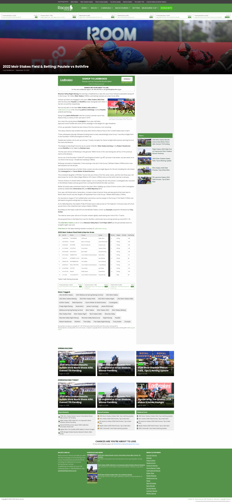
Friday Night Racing (66, 306)
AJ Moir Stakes (64, 302)
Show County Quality (101, 2)
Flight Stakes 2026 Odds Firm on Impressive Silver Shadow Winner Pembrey (162, 151)
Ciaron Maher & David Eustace (95, 302)
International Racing (153, 471)
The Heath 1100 (139, 2)
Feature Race (150, 461)
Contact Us (191, 499)
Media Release (151, 476)
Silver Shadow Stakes (86, 2)
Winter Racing (151, 493)
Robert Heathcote (65, 322)
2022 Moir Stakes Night (106, 299)
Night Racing (107, 318)
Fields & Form (151, 463)
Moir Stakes (90, 310)
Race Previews (151, 483)
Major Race (150, 473)
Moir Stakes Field (65, 314)
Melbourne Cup (149, 8)
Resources (210, 499)
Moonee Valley (110, 314)
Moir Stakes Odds (96, 314)
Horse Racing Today (153, 468)
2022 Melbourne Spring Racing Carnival (89, 295)
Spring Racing (151, 488)
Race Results (150, 486)
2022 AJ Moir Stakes (66, 295)
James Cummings (92, 306)
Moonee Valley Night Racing (69, 318)
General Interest (152, 466)
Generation (79, 306)
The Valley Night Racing (102, 322)
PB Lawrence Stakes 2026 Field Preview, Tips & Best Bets (161, 179)
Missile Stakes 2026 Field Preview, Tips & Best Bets (114, 426)
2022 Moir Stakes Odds (125, 299)
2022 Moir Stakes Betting (68, 299)
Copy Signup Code (126, 82)
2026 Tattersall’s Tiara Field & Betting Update (113, 428)
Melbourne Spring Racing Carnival (71, 310)
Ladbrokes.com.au (64, 110)
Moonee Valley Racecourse (91, 318)
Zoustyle (127, 322)
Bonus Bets (166, 8)
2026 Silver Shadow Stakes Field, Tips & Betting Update (116, 416)
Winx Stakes (74, 2)
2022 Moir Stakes (112, 295)
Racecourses (121, 8)
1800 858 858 (116, 444)
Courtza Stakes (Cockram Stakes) (156, 2)
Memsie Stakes (127, 2)
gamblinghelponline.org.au (132, 444)
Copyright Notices (225, 499)
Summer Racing (151, 491)
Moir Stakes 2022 (103, 310)
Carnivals (106, 8)
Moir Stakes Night (80, 314)
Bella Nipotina (77, 302)
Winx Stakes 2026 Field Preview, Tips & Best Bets (114, 419)
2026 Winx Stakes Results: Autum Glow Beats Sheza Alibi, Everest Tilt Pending (161, 142)
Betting (136, 8)
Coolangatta (113, 302)
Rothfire (77, 322)
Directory (216, 499)
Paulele (117, 318)
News (84, 8)
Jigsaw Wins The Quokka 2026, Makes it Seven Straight (77, 429)
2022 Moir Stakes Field (87, 299)
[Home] (65, 8)
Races (94, 8)
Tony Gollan (117, 322)
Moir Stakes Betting (119, 310)
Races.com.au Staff (200, 499)
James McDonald (107, 306)
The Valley (86, 322)
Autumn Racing (151, 455)
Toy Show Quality (115, 2)
